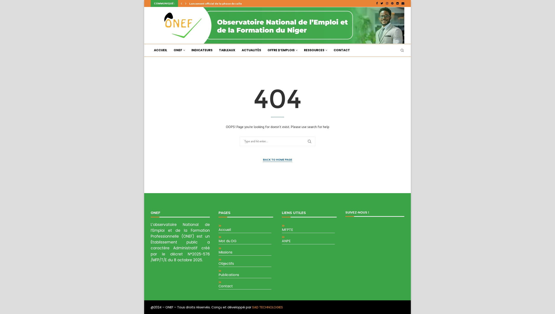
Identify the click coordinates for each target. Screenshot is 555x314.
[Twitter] (381, 3)
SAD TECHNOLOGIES (267, 307)
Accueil (160, 50)
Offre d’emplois (281, 50)
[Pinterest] (392, 3)
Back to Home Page (277, 159)
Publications (229, 274)
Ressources (314, 50)
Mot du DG (228, 240)
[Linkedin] (397, 3)
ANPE (286, 240)
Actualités (251, 50)
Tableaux (227, 50)
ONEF (178, 50)
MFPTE (287, 229)
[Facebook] (377, 3)
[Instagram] (387, 3)
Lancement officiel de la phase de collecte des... (221, 3)
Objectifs (226, 263)
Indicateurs (201, 50)
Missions (225, 252)
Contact (342, 50)
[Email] (403, 3)
